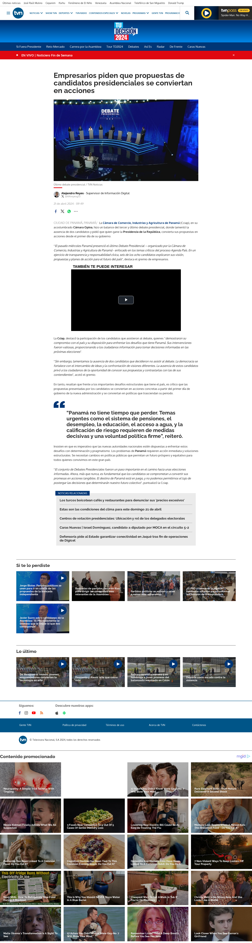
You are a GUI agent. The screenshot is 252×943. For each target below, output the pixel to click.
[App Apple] (57, 713)
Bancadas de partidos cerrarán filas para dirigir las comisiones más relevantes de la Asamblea (97, 591)
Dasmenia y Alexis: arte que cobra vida (96, 679)
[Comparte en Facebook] (55, 211)
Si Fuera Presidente (28, 46)
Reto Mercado (55, 46)
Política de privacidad (74, 725)
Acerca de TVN (157, 725)
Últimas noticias (12, 3)
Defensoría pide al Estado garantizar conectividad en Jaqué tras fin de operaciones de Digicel (124, 538)
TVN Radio (81, 13)
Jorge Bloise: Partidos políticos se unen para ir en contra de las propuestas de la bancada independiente (40, 590)
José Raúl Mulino (33, 3)
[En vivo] (224, 9)
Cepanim (50, 3)
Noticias (34, 13)
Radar (161, 46)
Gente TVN (157, 13)
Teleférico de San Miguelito (149, 3)
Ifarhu (62, 3)
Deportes (64, 13)
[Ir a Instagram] (27, 713)
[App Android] (65, 713)
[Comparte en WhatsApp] (69, 211)
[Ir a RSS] (42, 713)
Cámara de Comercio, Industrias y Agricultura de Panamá (141, 223)
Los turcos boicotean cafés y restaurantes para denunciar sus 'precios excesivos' (122, 500)
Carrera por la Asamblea (85, 46)
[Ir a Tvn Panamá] (18, 13)
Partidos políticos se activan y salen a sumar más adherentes (153, 593)
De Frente (176, 46)
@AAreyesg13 (72, 196)
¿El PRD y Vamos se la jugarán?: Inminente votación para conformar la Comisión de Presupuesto (208, 591)
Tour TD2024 (114, 46)
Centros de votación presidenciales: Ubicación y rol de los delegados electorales (122, 518)
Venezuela (100, 3)
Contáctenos (199, 725)
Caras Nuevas (196, 46)
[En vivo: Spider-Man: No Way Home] (206, 13)
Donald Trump (176, 3)
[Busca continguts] (187, 13)
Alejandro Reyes (95, 193)
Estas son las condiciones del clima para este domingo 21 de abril (110, 509)
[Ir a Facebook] (20, 713)
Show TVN (51, 13)
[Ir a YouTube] (34, 713)
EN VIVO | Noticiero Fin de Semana (47, 55)
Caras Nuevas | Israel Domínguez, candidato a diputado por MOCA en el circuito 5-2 (124, 527)
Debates (133, 46)
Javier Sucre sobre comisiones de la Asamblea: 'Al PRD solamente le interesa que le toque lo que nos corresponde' (42, 622)
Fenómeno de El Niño (80, 3)
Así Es (148, 46)
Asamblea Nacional (120, 3)
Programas (139, 13)
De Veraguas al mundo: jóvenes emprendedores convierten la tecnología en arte (39, 677)
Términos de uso (115, 725)
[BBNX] (23, 740)
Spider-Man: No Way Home (235, 15)
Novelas (125, 13)
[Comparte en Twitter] (62, 211)
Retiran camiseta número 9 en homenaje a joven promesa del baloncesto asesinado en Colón (150, 677)
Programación (173, 13)
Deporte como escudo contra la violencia (205, 679)
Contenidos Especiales (102, 13)
